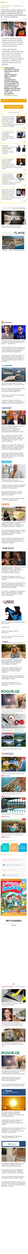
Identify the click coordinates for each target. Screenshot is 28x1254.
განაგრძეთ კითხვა (10, 95)
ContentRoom (19, 208)
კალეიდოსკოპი (6, 6)
